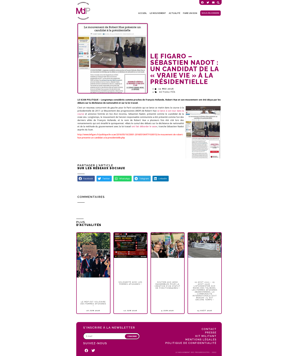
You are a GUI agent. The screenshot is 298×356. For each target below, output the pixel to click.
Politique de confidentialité (191, 342)
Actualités (167, 91)
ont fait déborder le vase (144, 126)
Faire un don (190, 13)
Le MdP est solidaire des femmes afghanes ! (93, 304)
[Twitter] (207, 2)
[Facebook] (202, 2)
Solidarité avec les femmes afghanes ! (130, 283)
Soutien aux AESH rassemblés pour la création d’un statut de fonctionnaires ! (167, 285)
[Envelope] (213, 2)
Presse (211, 332)
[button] (218, 2)
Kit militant (206, 336)
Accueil (142, 13)
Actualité (174, 13)
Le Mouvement (158, 13)
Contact (209, 329)
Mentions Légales (201, 339)
